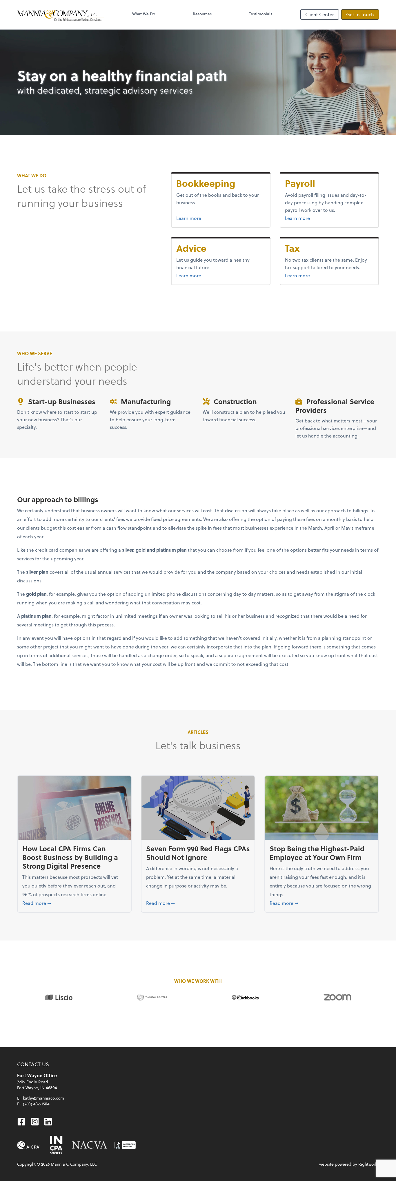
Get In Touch (360, 14)
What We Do (143, 14)
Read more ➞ (74, 902)
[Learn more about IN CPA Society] (56, 1145)
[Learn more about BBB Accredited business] (125, 1145)
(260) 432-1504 (36, 1104)
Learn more (210, 217)
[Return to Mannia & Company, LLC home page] (60, 14)
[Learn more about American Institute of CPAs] (28, 1145)
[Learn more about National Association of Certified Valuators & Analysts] (90, 1145)
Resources (202, 14)
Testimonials (260, 14)
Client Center (319, 14)
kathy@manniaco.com (43, 1098)
